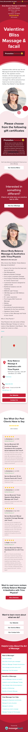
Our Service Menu (14, 167)
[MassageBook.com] (14, 728)
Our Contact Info (14, 632)
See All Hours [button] (6, 390)
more (2, 331)
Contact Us (14, 400)
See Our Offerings (14, 205)
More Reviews (14, 597)
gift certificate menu (13, 152)
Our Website (14, 395)
